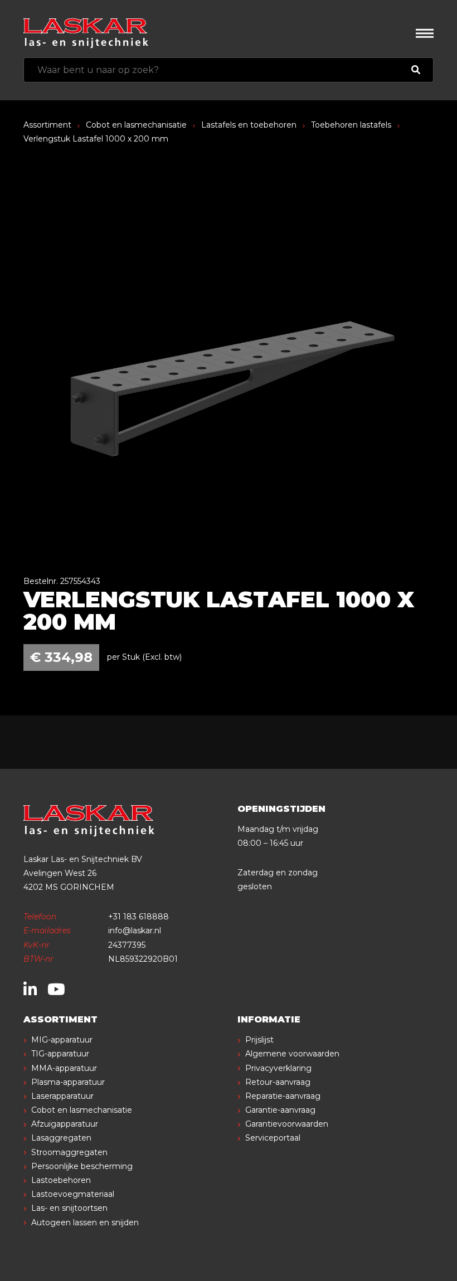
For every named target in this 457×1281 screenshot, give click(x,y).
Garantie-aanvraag (280, 1110)
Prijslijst (259, 1040)
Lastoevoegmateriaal (72, 1194)
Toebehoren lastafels (351, 125)
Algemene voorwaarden (292, 1054)
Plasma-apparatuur (68, 1082)
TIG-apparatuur (60, 1054)
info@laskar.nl (134, 931)
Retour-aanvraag (277, 1082)
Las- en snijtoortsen (69, 1208)
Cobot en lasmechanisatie (136, 125)
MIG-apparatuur (62, 1040)
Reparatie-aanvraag (282, 1096)
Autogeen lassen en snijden (85, 1222)
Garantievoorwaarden (286, 1124)
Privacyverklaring (278, 1068)
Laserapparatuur (62, 1096)
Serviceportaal (272, 1138)
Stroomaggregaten (69, 1152)
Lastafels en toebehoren (248, 125)
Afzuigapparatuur (64, 1124)
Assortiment (47, 125)
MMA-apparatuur (64, 1068)
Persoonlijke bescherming (82, 1166)
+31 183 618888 (138, 917)
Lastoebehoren (61, 1180)
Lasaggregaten (61, 1138)
